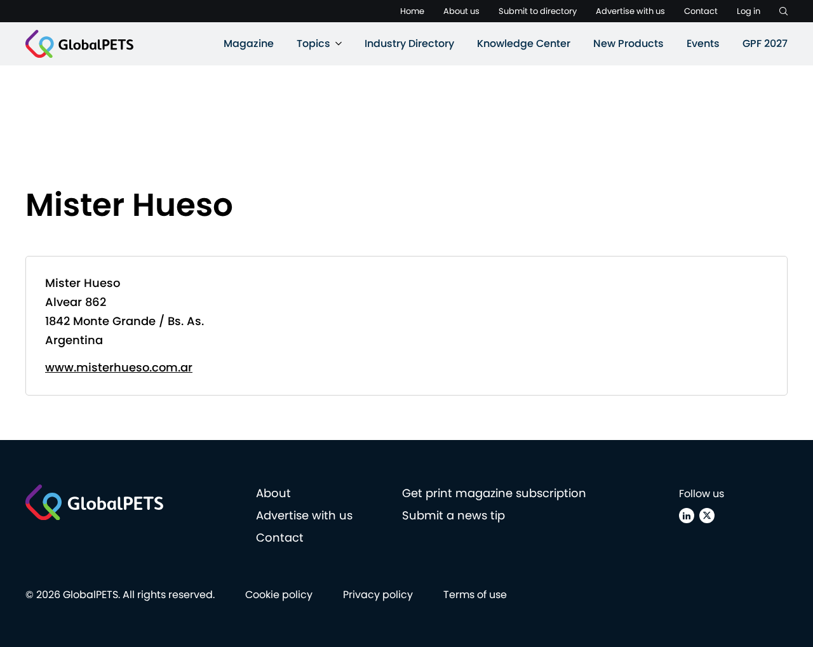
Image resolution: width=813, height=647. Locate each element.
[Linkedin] (686, 515)
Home (412, 11)
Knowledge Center (523, 43)
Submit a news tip (453, 515)
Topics (313, 43)
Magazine (249, 43)
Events (703, 43)
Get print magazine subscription (494, 493)
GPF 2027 (765, 43)
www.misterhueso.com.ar (118, 367)
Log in (748, 11)
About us (461, 11)
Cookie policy (278, 594)
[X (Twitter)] (707, 515)
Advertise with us (630, 11)
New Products (628, 43)
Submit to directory (538, 11)
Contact (701, 11)
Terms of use (475, 594)
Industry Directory (409, 43)
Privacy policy (378, 594)
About (273, 493)
